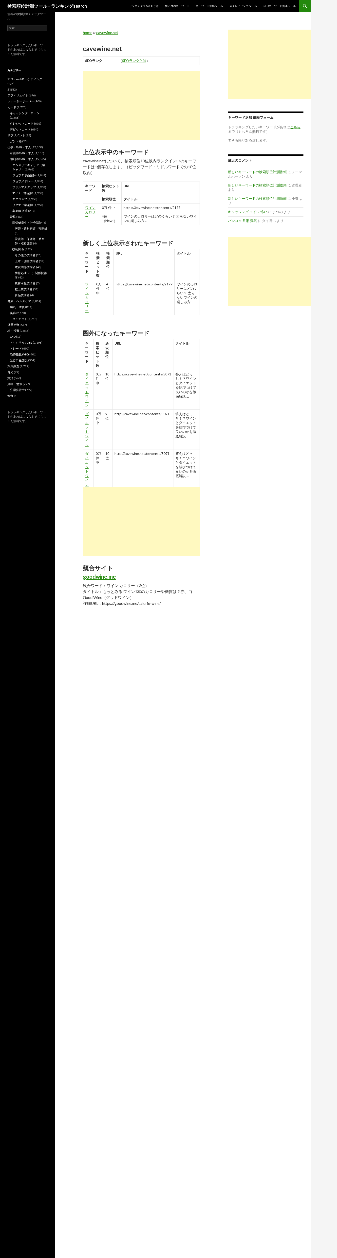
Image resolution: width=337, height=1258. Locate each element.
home (87, 32)
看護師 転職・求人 (22, 153)
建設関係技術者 (25, 267)
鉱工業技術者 (24, 289)
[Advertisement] (141, 105)
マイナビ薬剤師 (22, 193)
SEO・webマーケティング (24, 79)
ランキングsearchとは (144, 5)
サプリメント (16, 135)
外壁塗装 (13, 325)
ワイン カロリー (90, 212)
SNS (10, 89)
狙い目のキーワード (177, 5)
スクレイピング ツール (243, 5)
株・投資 (13, 331)
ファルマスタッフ (24, 187)
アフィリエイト (17, 95)
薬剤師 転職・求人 (22, 159)
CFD (13, 336)
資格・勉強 (14, 384)
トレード (16, 348)
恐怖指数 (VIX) (19, 354)
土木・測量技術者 (26, 261)
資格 (13, 217)
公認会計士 (17, 390)
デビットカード (20, 129)
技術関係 (18, 249)
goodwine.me (99, 576)
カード (11, 107)
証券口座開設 (19, 360)
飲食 (10, 396)
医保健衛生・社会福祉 (27, 222)
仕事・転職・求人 (19, 147)
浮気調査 (13, 366)
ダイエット (19, 319)
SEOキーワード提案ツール (279, 5)
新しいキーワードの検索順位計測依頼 (257, 172)
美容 (13, 313)
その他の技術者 (25, 255)
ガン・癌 (16, 141)
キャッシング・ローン (24, 113)
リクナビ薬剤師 (22, 205)
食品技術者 (22, 295)
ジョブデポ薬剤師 (24, 175)
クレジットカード (22, 123)
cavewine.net (107, 32)
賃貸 (10, 378)
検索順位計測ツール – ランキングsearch (47, 6)
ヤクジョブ (19, 199)
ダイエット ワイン (87, 389)
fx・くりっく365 (21, 342)
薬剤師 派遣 (20, 211)
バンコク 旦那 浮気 (242, 221)
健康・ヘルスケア (19, 301)
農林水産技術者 (25, 283)
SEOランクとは (134, 60)
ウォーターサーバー (20, 101)
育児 (10, 372)
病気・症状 (17, 307)
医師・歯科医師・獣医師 (31, 228)
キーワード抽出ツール (209, 5)
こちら (26, 49)
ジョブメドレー (22, 181)
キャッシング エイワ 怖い (247, 212)
